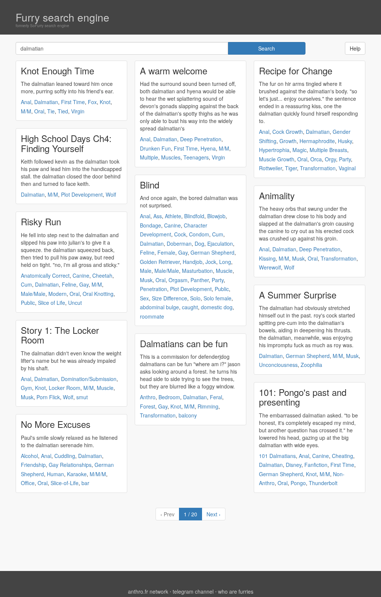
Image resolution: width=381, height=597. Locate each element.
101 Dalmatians (277, 455)
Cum (26, 284)
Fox (92, 102)
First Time (73, 102)
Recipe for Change (295, 70)
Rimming (208, 406)
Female (166, 252)
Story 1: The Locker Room (60, 334)
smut (82, 397)
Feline (69, 284)
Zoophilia (311, 364)
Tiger (291, 168)
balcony (188, 415)
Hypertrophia (274, 150)
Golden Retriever (160, 261)
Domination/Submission (88, 379)
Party (218, 280)
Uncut (75, 302)
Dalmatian (46, 102)
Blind (149, 184)
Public (28, 302)
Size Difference (169, 298)
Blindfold (194, 216)
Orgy (330, 159)
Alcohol (29, 455)
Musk (27, 397)
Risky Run (41, 221)
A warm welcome (173, 70)
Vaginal (347, 168)
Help (355, 48)
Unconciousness (278, 364)
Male (145, 270)
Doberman (179, 243)
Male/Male (33, 293)
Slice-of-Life (65, 483)
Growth (288, 141)
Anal (26, 102)
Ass (157, 216)
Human (55, 474)
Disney (293, 464)
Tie (51, 111)
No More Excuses (55, 423)
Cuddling (64, 455)
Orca (316, 159)
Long (225, 261)
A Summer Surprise (297, 294)
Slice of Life (51, 302)
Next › (213, 514)
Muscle (105, 387)
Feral (216, 397)
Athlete (173, 216)
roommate (152, 316)
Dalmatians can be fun (184, 343)
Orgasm (178, 280)
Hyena (208, 148)
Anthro (148, 397)
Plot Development (82, 194)
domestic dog (217, 307)
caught (190, 307)
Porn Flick (48, 397)
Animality (277, 195)
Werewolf (270, 267)
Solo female (217, 298)
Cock (180, 234)
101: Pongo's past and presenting (302, 396)
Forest (147, 406)
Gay (84, 284)
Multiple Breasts (328, 150)
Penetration (153, 289)
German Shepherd (212, 252)
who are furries (235, 591)
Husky (345, 141)
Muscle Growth (276, 159)
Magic (299, 150)
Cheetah (102, 275)
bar (85, 483)
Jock (210, 261)
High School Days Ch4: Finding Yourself (66, 143)
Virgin (77, 111)
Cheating (342, 455)
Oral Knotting (98, 293)
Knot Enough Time (57, 70)
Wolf (111, 194)
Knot (105, 102)
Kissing (267, 258)
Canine (81, 275)
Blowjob (216, 216)
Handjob (192, 261)
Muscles (170, 157)
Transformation (158, 415)
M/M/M (98, 474)
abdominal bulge (159, 307)
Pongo (298, 483)
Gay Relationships (70, 464)
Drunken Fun (155, 148)
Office (28, 483)
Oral (39, 111)
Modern (57, 293)
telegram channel (193, 591)
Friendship (33, 464)
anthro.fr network (148, 591)
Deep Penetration (200, 139)
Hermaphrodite (317, 141)
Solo (195, 298)
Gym (26, 387)
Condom (199, 234)
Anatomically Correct (45, 275)
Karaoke (77, 474)
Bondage (150, 225)
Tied (63, 111)
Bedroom (169, 397)
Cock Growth (287, 131)
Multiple (149, 157)
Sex (144, 298)
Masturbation (197, 270)
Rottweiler (270, 168)
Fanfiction (315, 464)
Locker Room (64, 387)
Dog (199, 243)
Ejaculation (220, 243)
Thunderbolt (323, 483)
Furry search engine (62, 17)
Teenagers (196, 157)
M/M (26, 111)
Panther (199, 280)
